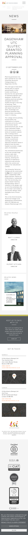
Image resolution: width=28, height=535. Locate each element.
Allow (14, 530)
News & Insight (9, 7)
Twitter (11, 72)
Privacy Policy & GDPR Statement (13, 522)
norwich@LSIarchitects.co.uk (11, 368)
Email (17, 72)
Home (4, 6)
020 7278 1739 (6, 399)
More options (14, 526)
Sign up (14, 339)
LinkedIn (14, 72)
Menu (24, 2)
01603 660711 (6, 366)
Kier (8, 173)
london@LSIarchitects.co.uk (10, 400)
